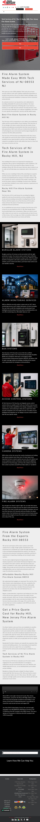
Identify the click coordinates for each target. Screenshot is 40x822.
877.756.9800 (20, 789)
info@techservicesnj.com (21, 793)
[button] (20, 753)
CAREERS (7, 806)
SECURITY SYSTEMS (7, 803)
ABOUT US (7, 800)
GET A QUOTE (29, 9)
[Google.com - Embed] (7, 789)
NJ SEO (30, 817)
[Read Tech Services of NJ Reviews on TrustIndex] (5, 810)
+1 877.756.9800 (24, 7)
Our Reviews (20, 9)
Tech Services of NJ (11, 817)
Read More (20, 266)
